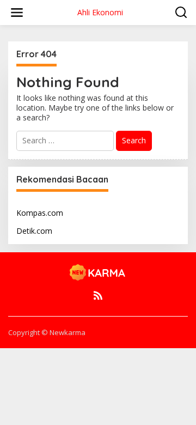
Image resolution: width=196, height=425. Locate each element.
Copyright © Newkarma (46, 332)
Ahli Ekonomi (100, 12)
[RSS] (98, 295)
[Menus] (17, 12)
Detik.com (34, 231)
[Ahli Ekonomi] (98, 272)
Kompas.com (39, 213)
